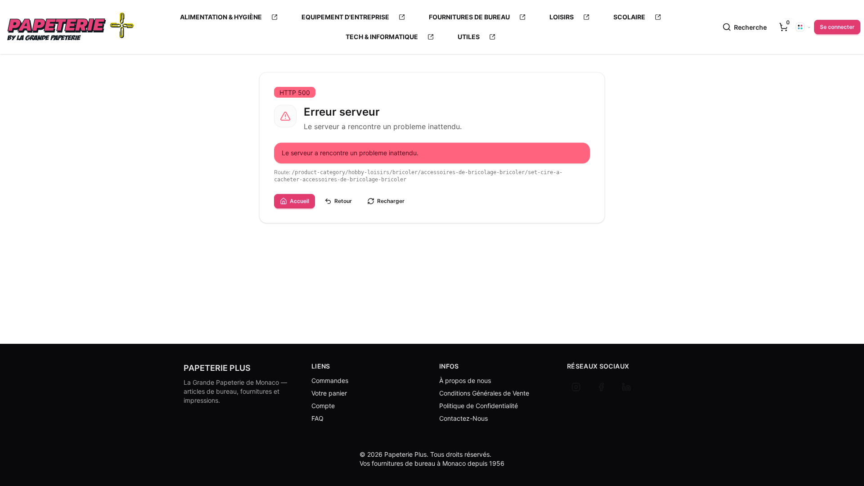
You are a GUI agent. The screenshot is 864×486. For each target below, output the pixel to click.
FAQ (317, 418)
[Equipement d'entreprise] (402, 17)
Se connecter (837, 26)
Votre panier (329, 393)
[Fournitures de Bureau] (522, 17)
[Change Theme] (803, 27)
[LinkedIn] (626, 387)
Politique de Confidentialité (478, 406)
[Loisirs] (586, 17)
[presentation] (783, 27)
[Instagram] (576, 387)
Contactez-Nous (463, 418)
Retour (343, 201)
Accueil (299, 201)
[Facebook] (601, 387)
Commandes (329, 380)
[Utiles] (492, 37)
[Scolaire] (658, 17)
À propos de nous (465, 380)
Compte (323, 406)
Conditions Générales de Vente (484, 393)
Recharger (391, 201)
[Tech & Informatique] (430, 37)
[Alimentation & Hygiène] (274, 17)
